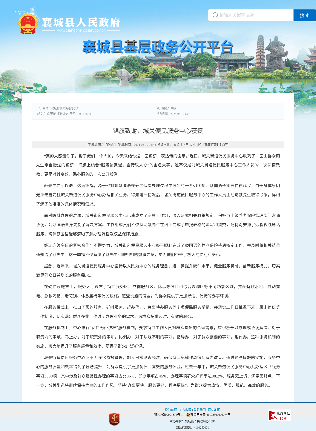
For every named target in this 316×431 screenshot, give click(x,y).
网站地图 (214, 409)
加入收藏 (185, 409)
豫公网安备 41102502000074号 (210, 414)
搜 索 (305, 15)
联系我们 (200, 409)
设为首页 (171, 409)
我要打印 (211, 144)
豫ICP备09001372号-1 (168, 414)
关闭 (224, 144)
